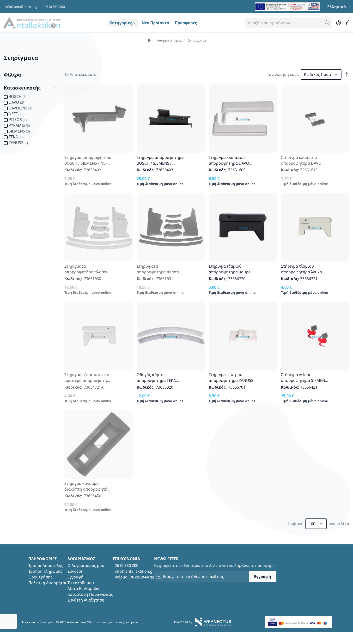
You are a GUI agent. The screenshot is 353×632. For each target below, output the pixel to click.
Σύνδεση (75, 571)
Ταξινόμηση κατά (283, 74)
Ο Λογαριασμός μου (85, 565)
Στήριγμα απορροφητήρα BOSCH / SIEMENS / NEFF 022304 (87, 163)
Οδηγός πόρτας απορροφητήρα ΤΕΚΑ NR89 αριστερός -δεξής (158, 380)
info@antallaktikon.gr (22, 6)
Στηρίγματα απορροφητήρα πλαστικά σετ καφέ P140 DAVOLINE (160, 272)
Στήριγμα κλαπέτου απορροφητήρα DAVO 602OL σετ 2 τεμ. (301, 163)
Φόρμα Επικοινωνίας (134, 577)
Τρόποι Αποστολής (45, 565)
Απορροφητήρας (169, 40)
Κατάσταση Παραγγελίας (90, 594)
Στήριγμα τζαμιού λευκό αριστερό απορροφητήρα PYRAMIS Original (88, 380)
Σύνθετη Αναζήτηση (85, 600)
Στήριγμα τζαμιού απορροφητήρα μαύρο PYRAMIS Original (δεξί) (230, 272)
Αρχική (149, 40)
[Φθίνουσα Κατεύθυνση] (346, 74)
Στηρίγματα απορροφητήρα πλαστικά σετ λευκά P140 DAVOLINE (88, 272)
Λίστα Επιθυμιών (83, 588)
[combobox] (288, 23)
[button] (339, 7)
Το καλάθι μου (80, 582)
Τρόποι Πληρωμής (45, 571)
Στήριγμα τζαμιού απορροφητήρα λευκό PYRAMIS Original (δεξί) (302, 272)
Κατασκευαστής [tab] (22, 87)
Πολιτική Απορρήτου (47, 582)
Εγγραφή (75, 577)
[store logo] (32, 22)
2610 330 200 (54, 6)
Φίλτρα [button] (12, 75)
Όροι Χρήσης (40, 577)
